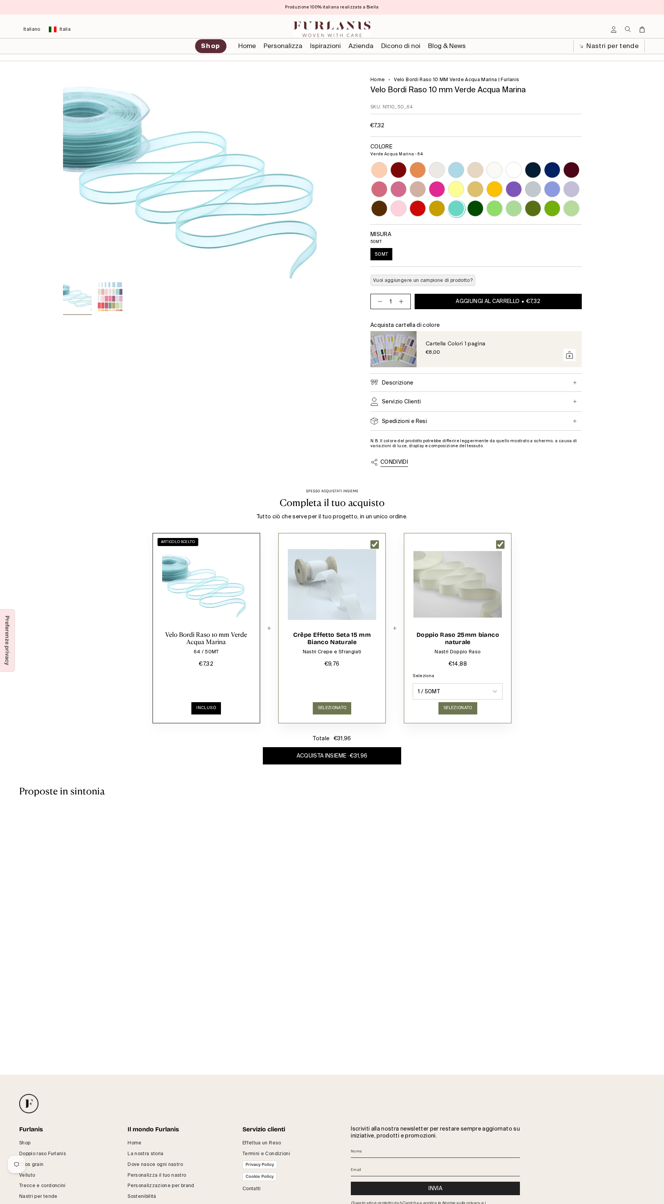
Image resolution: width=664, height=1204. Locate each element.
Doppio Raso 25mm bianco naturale (458, 638)
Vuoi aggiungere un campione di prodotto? (423, 280)
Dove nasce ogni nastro (155, 1164)
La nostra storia (146, 1154)
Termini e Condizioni (266, 1154)
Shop (24, 1143)
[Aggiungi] (569, 355)
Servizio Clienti (401, 401)
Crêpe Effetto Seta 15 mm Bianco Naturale (332, 638)
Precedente (63, 177)
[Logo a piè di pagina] (28, 1103)
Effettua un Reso (261, 1143)
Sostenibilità (142, 1196)
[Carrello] (642, 29)
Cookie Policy (260, 1176)
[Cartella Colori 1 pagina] (393, 349)
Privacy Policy (260, 1164)
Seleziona (423, 675)
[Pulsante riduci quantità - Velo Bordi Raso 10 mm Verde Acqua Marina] (378, 301)
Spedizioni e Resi (404, 421)
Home (377, 80)
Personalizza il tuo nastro (157, 1175)
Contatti (251, 1189)
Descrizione (397, 382)
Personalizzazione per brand (161, 1185)
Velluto (27, 1175)
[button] (283, 46)
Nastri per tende (612, 46)
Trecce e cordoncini (42, 1185)
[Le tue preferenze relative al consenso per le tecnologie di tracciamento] (7, 640)
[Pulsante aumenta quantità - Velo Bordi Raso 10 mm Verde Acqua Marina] (403, 301)
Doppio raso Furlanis (42, 1154)
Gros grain (31, 1164)
